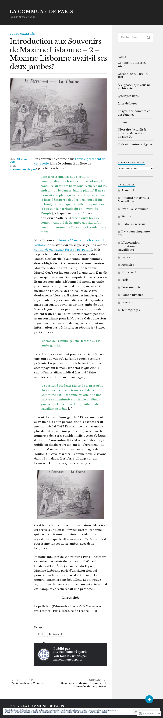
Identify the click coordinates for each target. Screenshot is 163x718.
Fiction (126, 216)
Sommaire (125, 122)
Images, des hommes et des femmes (134, 112)
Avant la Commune (134, 209)
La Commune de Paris (41, 11)
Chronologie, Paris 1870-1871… (134, 75)
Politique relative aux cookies (92, 712)
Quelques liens (128, 95)
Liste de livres (127, 103)
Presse (125, 302)
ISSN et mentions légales (135, 144)
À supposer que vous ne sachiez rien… (134, 86)
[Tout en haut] (149, 699)
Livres (125, 257)
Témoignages (130, 310)
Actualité (127, 190)
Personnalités (22, 33)
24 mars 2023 (19, 160)
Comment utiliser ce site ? (132, 64)
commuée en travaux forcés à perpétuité (63, 249)
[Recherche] (148, 37)
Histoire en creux (133, 224)
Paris (124, 279)
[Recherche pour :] (135, 37)
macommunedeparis (23, 169)
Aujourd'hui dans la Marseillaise (133, 199)
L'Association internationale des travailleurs (130, 246)
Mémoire (127, 264)
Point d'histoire (132, 294)
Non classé (128, 272)
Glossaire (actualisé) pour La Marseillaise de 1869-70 (132, 133)
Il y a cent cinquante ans (134, 233)
